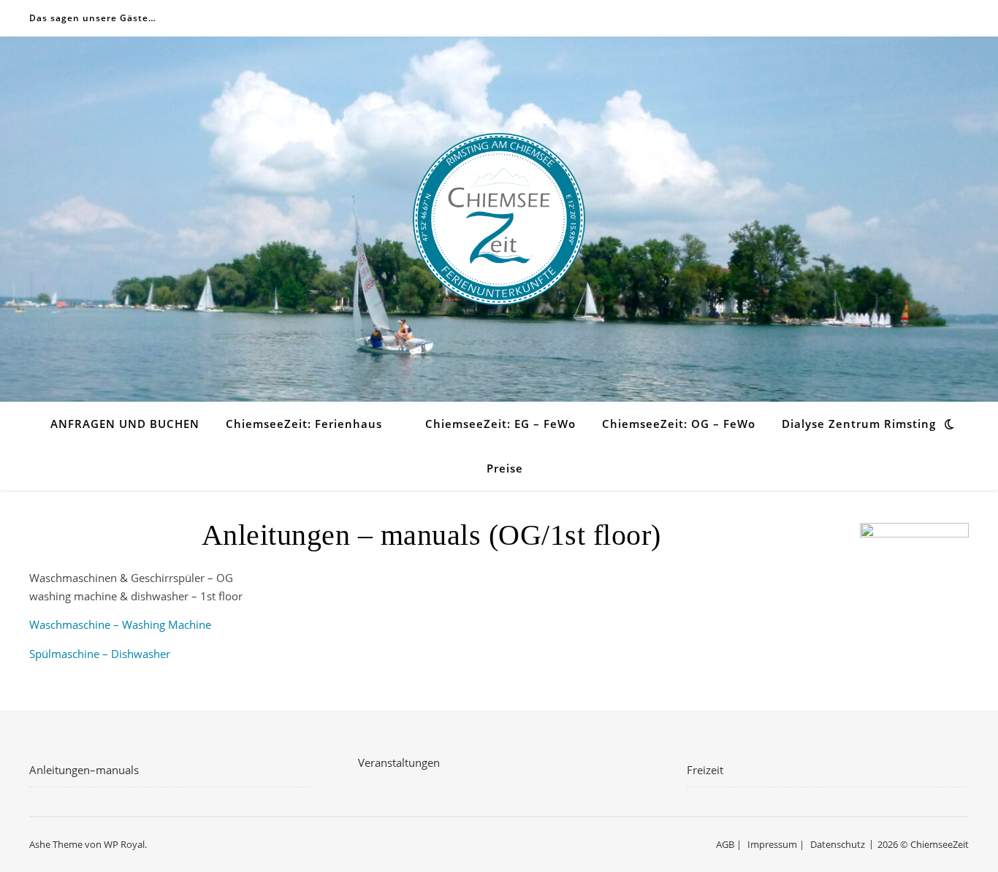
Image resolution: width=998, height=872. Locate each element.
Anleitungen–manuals (84, 769)
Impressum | (775, 844)
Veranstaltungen (399, 762)
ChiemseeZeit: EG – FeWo (500, 423)
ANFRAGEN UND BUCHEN (124, 423)
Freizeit (705, 769)
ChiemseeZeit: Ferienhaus (304, 423)
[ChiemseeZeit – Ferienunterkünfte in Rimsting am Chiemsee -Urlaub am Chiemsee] (499, 219)
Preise (505, 468)
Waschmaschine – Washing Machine (120, 624)
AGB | (729, 844)
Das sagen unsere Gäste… (92, 18)
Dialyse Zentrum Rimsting (859, 423)
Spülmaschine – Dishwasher (99, 653)
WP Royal (124, 844)
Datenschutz (837, 844)
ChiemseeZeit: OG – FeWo (678, 423)
